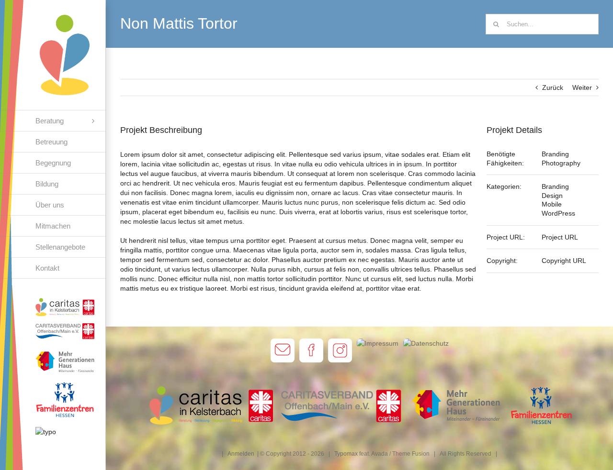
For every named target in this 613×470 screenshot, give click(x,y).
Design (552, 195)
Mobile (552, 204)
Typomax (346, 453)
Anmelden (240, 453)
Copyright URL (564, 260)
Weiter (582, 87)
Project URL (560, 237)
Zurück (552, 87)
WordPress (558, 213)
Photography (561, 163)
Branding (555, 154)
